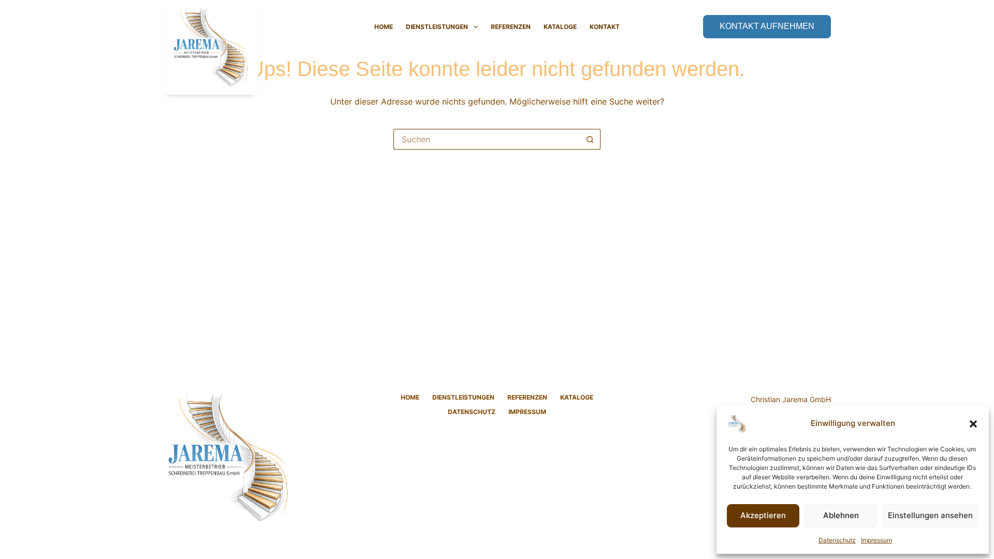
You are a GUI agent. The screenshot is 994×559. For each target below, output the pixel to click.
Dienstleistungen (437, 27)
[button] (973, 424)
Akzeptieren (763, 515)
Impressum (876, 540)
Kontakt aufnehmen (767, 26)
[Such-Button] (590, 139)
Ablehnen (841, 515)
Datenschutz (837, 540)
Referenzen (511, 27)
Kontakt (605, 27)
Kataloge (560, 27)
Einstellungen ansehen (930, 515)
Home (383, 27)
